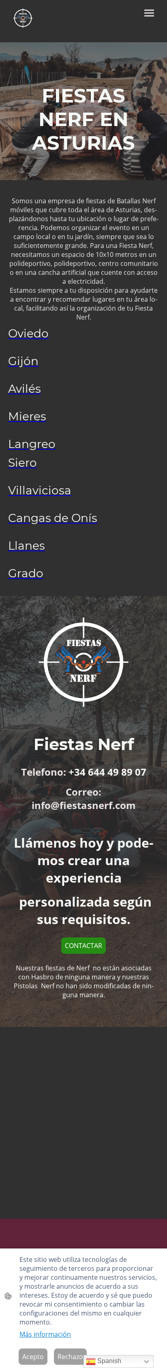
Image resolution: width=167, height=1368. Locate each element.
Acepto (33, 1356)
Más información (45, 1334)
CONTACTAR (83, 945)
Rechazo (70, 1356)
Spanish (108, 1360)
